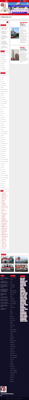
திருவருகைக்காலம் (3, 151)
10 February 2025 (23, 26)
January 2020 (3, 69)
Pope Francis (3, 232)
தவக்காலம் (2, 137)
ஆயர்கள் (2, 81)
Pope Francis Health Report (4, 234)
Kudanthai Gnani (10, 262)
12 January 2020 (23, 51)
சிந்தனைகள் (3, 117)
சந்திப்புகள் (2, 113)
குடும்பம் (2, 111)
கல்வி (2, 109)
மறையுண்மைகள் (3, 179)
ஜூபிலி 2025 (3, 187)
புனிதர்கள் (2, 167)
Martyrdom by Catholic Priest (4, 221)
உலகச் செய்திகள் (3, 99)
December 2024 (3, 61)
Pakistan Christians (4, 229)
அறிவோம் (2, 77)
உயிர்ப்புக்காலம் (3, 97)
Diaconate (6, 207)
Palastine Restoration (4, 231)
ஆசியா (2, 79)
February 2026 (3, 55)
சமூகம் (2, 115)
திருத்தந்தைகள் (3, 145)
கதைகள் (2, 105)
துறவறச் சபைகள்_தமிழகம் (4, 161)
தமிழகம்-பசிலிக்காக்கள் (4, 133)
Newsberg (17, 398)
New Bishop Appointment (3, 226)
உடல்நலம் (2, 95)
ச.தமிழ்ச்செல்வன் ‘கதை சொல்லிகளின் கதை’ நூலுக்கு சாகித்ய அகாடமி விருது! (21, 260)
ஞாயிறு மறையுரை (3, 127)
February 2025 (3, 59)
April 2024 (2, 65)
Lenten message (4, 219)
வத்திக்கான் (2, 185)
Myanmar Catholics (4, 224)
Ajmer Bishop (3, 200)
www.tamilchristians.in (3, 10)
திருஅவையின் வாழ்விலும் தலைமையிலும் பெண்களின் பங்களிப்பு (4, 306)
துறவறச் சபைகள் (3, 157)
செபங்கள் (2, 123)
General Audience (4, 210)
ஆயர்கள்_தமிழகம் (3, 85)
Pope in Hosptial (4, 239)
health (2, 212)
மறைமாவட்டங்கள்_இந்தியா (4, 175)
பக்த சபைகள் (3, 163)
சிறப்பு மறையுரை (3, 119)
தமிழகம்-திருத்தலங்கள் (4, 131)
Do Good (3, 209)
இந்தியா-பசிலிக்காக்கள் (4, 91)
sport (5, 240)
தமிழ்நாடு (2, 135)
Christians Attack (4, 204)
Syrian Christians (4, 243)
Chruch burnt (3, 206)
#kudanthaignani (4, 194)
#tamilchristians (4, 197)
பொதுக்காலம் (3, 169)
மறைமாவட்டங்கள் (3, 173)
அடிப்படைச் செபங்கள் (4, 75)
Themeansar (21, 398)
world (5, 246)
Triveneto (3, 246)
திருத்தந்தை (3, 141)
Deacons (3, 207)
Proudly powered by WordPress (10, 398)
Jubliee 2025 (3, 216)
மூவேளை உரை (3, 183)
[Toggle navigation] (14, 14)
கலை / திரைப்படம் (3, 107)
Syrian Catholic (3, 242)
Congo (6, 206)
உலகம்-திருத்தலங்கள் (4, 103)
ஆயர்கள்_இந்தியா (3, 83)
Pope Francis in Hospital (5, 236)
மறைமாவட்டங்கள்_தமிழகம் (4, 177)
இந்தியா (2, 87)
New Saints (3, 228)
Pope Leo (3, 240)
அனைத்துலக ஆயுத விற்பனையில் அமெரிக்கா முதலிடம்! (4, 47)
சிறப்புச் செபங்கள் (3, 121)
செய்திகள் (2, 125)
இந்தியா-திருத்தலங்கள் (4, 89)
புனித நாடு (2, 165)
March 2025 (3, 57)
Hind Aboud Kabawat (4, 213)
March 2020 (3, 67)
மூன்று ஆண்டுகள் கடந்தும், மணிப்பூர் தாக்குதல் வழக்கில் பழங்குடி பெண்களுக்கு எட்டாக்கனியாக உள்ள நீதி (4, 43)
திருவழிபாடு (2, 153)
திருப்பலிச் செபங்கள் (4, 149)
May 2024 (2, 63)
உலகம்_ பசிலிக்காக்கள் (4, 101)
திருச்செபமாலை (3, 139)
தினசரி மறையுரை (3, 155)
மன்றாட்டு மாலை (3, 181)
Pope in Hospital (4, 237)
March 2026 (3, 53)
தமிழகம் (2, 129)
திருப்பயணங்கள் (3, 147)
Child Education (3, 203)
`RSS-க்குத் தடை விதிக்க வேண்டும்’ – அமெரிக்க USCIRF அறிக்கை (4, 28)
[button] (26, 14)
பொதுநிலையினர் (3, 171)
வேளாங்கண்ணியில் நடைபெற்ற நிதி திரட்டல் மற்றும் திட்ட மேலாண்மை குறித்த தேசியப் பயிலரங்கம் (4, 37)
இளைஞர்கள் (3, 93)
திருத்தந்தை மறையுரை (4, 143)
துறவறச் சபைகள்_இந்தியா (4, 159)
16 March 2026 (5, 262)
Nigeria (6, 228)
